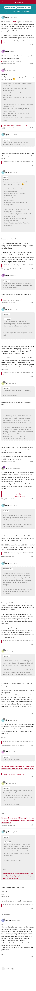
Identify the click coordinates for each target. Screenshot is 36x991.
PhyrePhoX (8, 569)
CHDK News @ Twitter (19, 496)
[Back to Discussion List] (2, 2)
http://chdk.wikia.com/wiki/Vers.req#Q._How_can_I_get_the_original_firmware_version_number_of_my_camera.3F (17, 820)
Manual (19, 126)
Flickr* (18, 493)
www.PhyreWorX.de (19, 495)
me (26, 126)
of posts (17, 2)
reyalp (7, 140)
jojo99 (7, 281)
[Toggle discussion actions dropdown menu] (34, 2)
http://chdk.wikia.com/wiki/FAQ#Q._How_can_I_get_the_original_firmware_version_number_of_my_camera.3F (17, 768)
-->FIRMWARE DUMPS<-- (9, 126)
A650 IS (14, 22)
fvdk (6, 511)
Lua (23, 126)
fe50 (6, 177)
